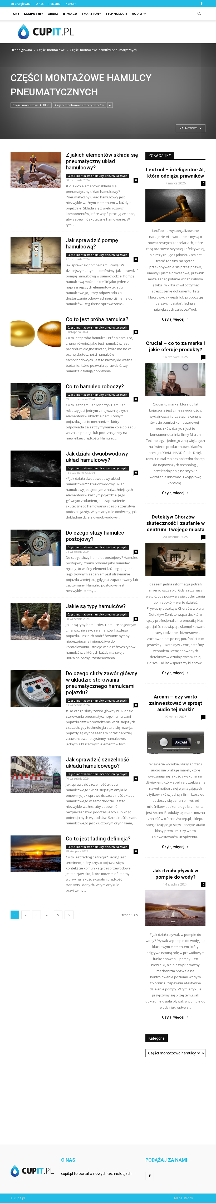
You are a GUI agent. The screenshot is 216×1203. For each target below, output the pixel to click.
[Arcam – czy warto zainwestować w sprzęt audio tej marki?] (175, 739)
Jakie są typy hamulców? (96, 606)
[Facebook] (201, 3)
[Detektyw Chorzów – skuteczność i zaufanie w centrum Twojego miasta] (175, 559)
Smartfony (91, 14)
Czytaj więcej (173, 319)
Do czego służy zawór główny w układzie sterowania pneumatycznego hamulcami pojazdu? (101, 683)
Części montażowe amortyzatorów (79, 105)
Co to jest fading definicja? (98, 838)
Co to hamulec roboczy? (95, 386)
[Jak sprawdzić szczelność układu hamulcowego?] (36, 774)
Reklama (54, 4)
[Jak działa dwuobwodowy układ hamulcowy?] (36, 469)
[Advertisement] (143, 32)
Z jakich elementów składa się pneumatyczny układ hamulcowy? (102, 161)
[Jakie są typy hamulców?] (36, 621)
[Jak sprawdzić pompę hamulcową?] (36, 255)
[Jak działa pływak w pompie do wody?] (175, 908)
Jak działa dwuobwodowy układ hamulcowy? (97, 457)
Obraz (53, 14)
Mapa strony (183, 1198)
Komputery (33, 14)
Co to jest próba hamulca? (97, 319)
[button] (199, 13)
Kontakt (71, 4)
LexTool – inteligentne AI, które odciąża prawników (175, 173)
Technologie (116, 14)
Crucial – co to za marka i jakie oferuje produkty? (175, 346)
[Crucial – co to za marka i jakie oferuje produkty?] (175, 379)
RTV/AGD (70, 14)
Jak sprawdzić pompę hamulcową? (92, 243)
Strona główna (21, 4)
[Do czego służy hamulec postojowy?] (36, 548)
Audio (137, 14)
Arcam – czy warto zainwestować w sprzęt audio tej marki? (175, 703)
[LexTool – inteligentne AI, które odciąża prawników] (175, 205)
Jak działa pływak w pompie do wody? (175, 874)
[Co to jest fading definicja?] (36, 853)
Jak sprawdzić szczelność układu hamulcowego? (97, 762)
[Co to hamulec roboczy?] (36, 401)
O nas (39, 4)
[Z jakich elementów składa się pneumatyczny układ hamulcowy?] (36, 170)
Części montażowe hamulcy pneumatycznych (97, 176)
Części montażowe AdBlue (31, 105)
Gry (16, 14)
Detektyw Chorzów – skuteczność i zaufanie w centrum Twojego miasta (175, 523)
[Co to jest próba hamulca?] (36, 334)
